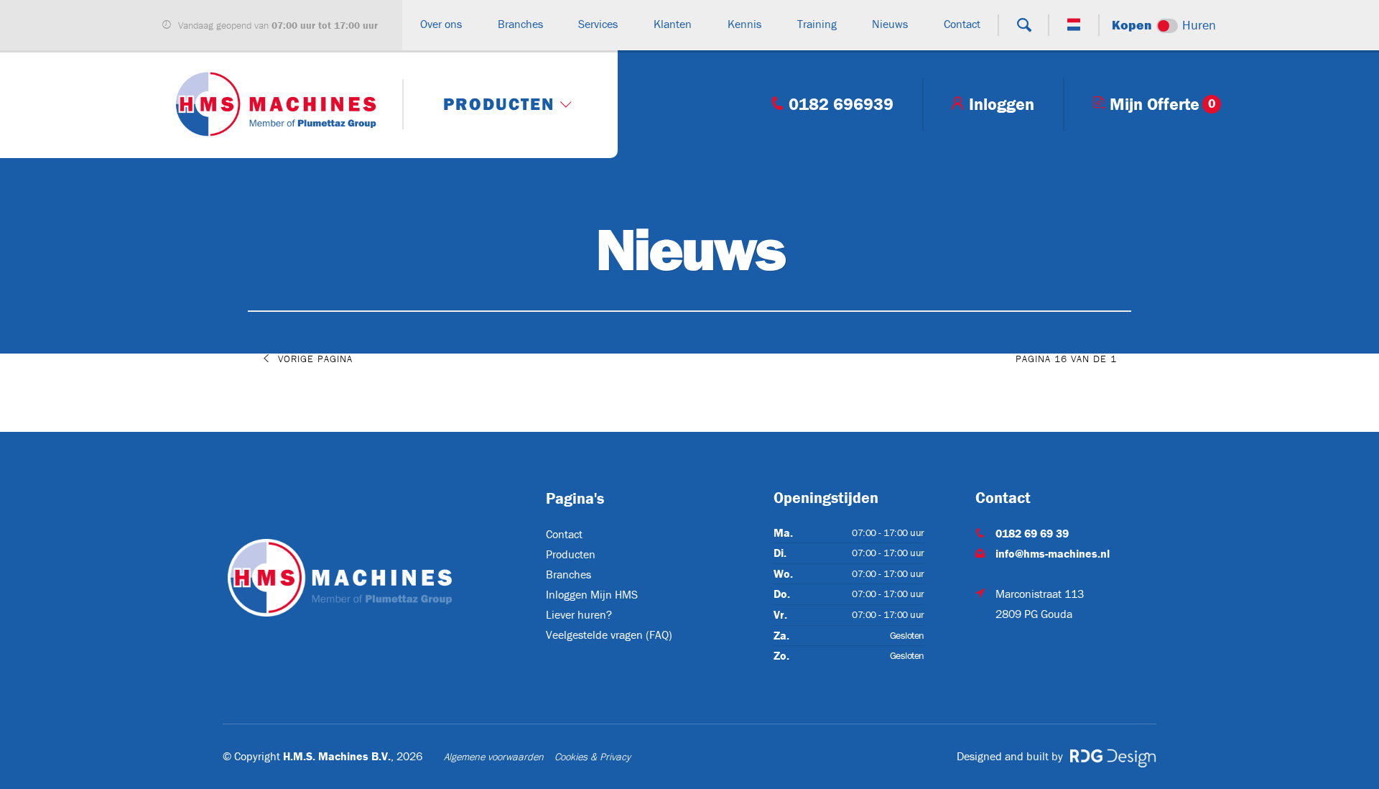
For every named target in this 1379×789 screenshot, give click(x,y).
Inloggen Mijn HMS (592, 594)
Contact (564, 534)
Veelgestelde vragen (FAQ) (609, 634)
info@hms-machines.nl (1052, 553)
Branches (568, 574)
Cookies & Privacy (592, 756)
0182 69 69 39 (1032, 533)
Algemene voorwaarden (494, 756)
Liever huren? (579, 614)
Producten (570, 554)
